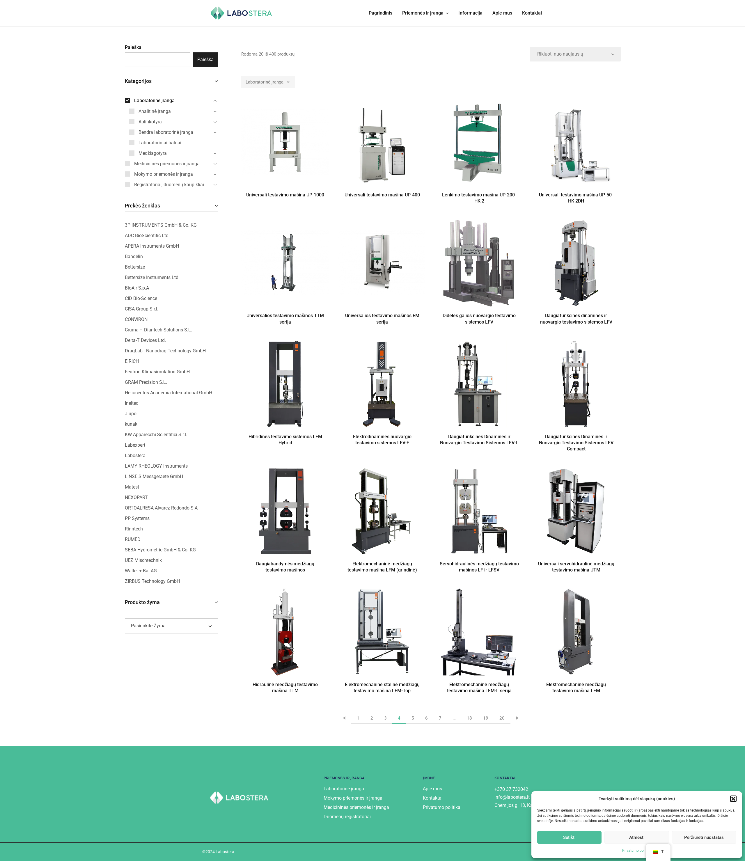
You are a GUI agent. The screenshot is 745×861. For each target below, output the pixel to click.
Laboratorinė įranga (264, 82)
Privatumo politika (636, 850)
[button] (733, 799)
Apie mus (502, 13)
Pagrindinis (380, 13)
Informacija (470, 13)
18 (469, 718)
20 (502, 718)
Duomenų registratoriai (347, 816)
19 (485, 718)
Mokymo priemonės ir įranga (353, 798)
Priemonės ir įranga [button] (423, 13)
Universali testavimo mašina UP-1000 (285, 195)
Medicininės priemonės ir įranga (356, 807)
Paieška (133, 47)
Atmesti (637, 837)
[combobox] (171, 625)
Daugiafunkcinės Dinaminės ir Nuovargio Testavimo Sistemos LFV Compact (576, 443)
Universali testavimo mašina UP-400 (382, 195)
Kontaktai (532, 13)
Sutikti (569, 837)
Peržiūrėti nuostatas (704, 837)
